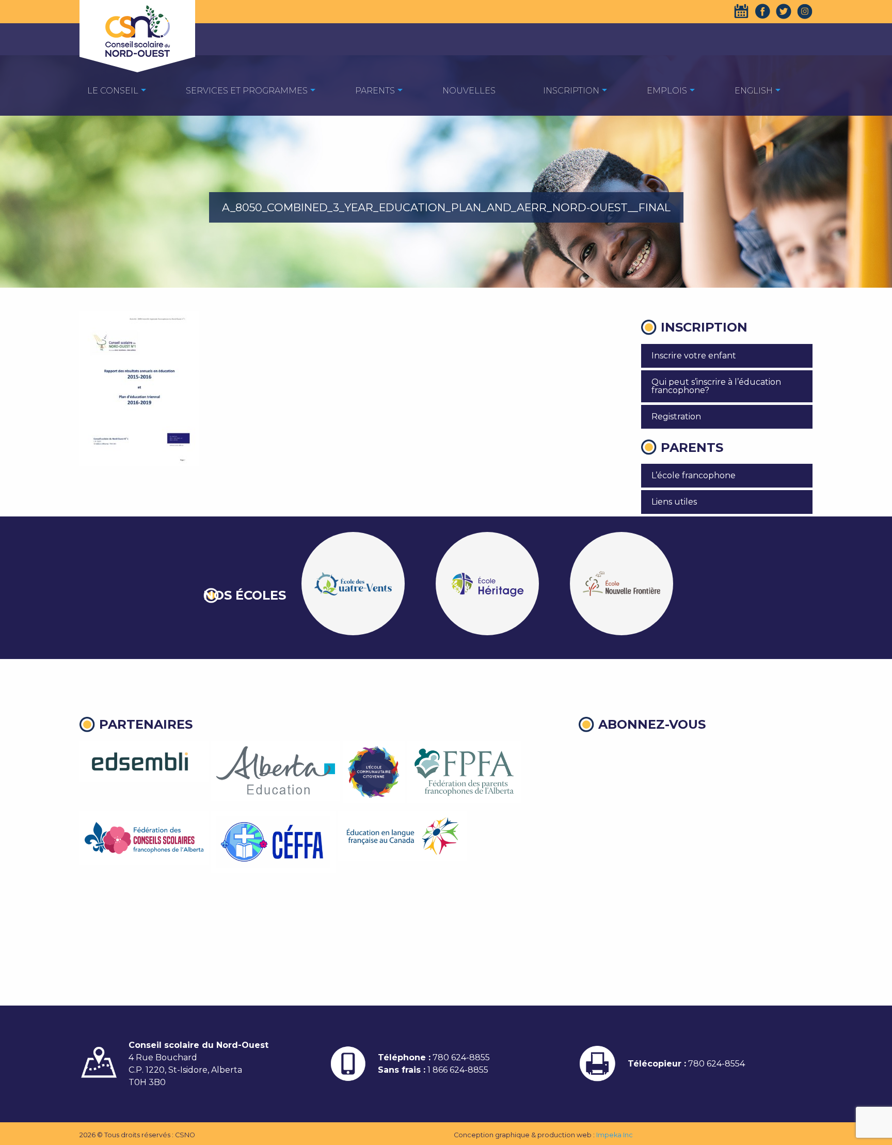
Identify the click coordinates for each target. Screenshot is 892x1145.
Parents (375, 91)
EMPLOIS (667, 91)
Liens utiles (674, 502)
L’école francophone (693, 475)
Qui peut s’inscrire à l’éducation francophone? (716, 386)
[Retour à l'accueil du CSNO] (137, 31)
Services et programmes (247, 91)
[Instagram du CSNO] (805, 11)
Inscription (571, 91)
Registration (676, 416)
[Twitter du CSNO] (783, 11)
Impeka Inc (614, 1135)
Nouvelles (469, 91)
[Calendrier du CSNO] (741, 11)
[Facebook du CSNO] (762, 11)
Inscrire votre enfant (693, 355)
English (754, 91)
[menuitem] (112, 90)
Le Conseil (112, 91)
